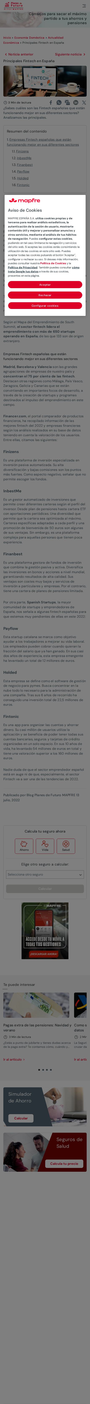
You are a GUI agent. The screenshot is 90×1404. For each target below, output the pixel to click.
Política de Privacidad (22, 267)
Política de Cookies (53, 263)
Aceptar (45, 284)
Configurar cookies (45, 305)
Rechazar (45, 295)
